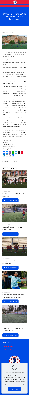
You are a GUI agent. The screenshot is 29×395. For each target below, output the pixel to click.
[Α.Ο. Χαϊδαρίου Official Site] (15, 2)
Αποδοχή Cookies (14, 389)
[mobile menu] (27, 2)
